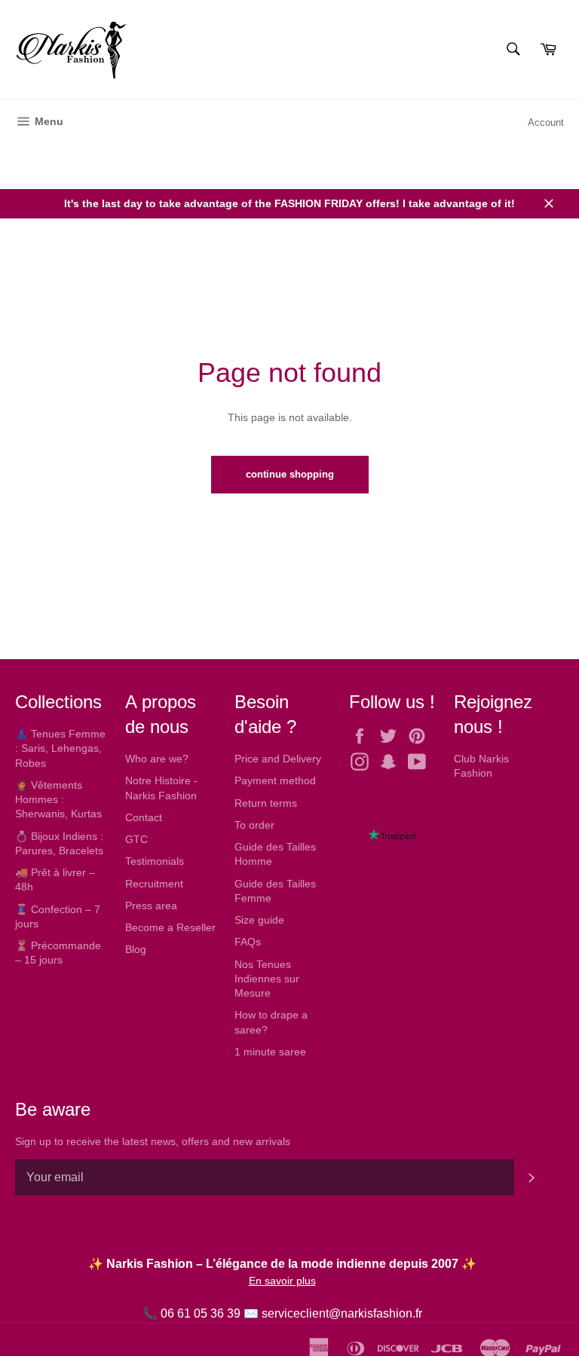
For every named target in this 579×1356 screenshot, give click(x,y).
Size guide (259, 920)
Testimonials (154, 861)
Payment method (275, 780)
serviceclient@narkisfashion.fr (342, 1313)
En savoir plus (282, 1281)
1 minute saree (270, 1052)
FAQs (247, 942)
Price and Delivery (277, 759)
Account (546, 122)
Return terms (265, 803)
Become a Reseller (170, 927)
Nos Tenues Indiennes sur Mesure (266, 979)
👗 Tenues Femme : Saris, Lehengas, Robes (60, 748)
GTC (136, 839)
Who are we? (156, 759)
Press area (151, 905)
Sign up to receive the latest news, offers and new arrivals (152, 1141)
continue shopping (290, 474)
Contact (143, 817)
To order (254, 825)
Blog (135, 949)
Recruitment (154, 884)
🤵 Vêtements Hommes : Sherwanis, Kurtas (58, 799)
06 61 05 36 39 (200, 1313)
